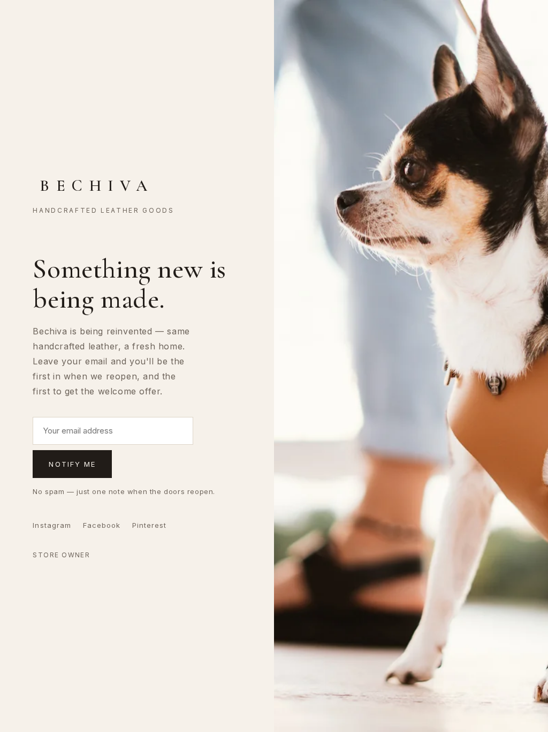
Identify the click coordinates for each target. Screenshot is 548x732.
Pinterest (149, 525)
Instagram (52, 525)
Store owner (61, 555)
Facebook (101, 525)
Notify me (72, 464)
